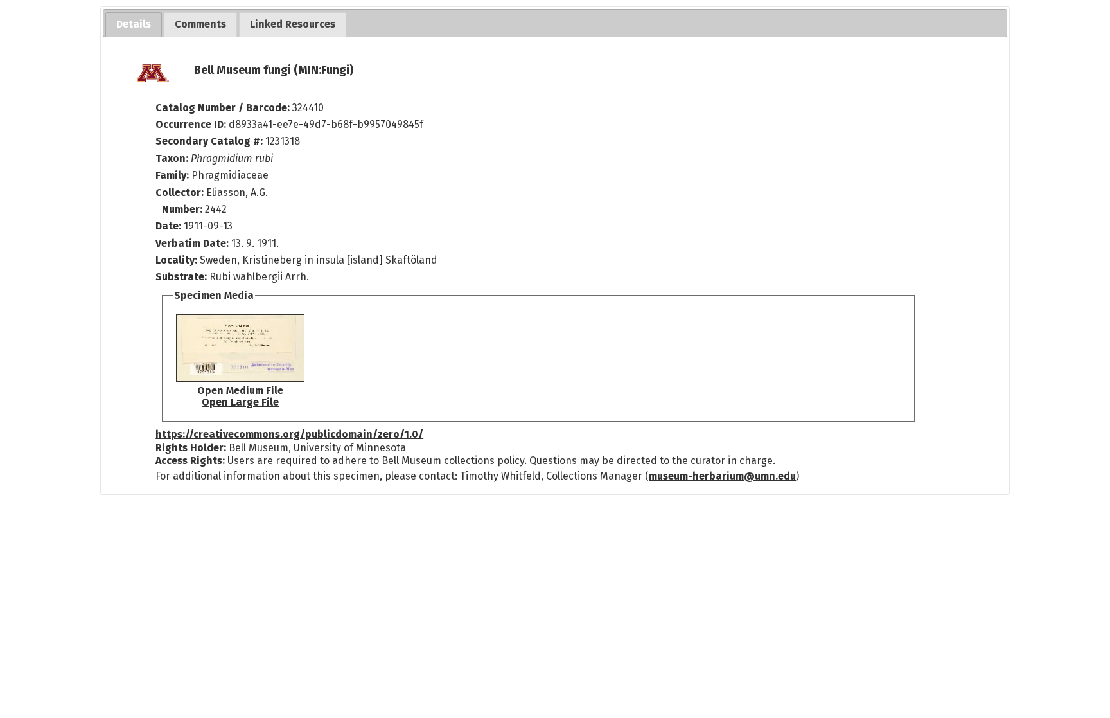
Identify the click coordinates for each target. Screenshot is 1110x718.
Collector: (180, 192)
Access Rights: (190, 460)
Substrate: (182, 277)
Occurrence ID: (192, 124)
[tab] (133, 24)
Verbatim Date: (192, 243)
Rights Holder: (190, 448)
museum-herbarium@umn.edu (722, 476)
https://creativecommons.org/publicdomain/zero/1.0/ (289, 434)
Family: (172, 175)
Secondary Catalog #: (209, 141)
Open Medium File (240, 390)
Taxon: (171, 158)
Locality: (176, 260)
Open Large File (240, 402)
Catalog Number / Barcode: (223, 108)
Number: (183, 209)
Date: (168, 226)
